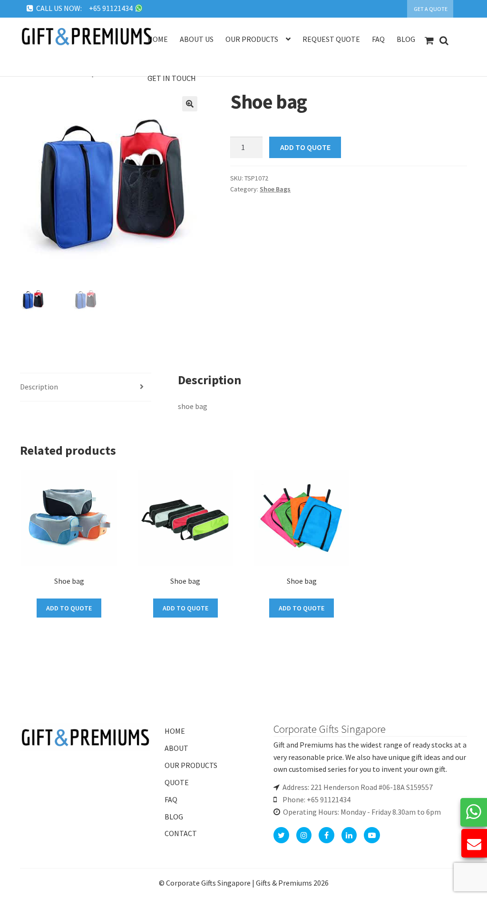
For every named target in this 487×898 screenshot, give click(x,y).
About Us (197, 39)
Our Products (251, 39)
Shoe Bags (275, 189)
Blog (406, 39)
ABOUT (176, 748)
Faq (378, 39)
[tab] (86, 387)
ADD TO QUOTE (305, 147)
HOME (175, 731)
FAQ (171, 799)
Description (39, 386)
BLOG (174, 816)
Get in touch (171, 78)
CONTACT (181, 833)
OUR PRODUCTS (191, 765)
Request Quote (331, 39)
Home (157, 39)
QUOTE (177, 782)
